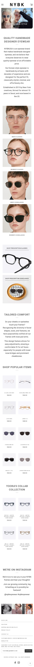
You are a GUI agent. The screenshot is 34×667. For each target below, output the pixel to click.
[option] (17, 609)
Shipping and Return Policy (9, 627)
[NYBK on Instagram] (19, 663)
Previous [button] (4, 609)
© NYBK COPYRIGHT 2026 (10, 657)
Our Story (4, 624)
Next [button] (29, 609)
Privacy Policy (5, 630)
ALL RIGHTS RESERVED (24, 657)
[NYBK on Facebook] (15, 663)
